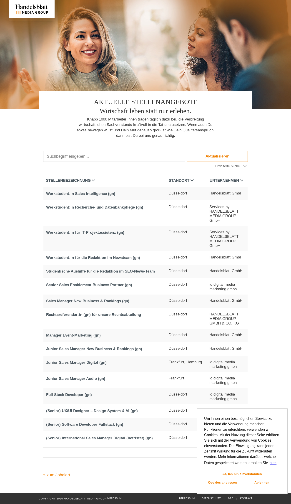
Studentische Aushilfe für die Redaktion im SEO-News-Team (100, 271)
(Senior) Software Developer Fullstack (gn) (84, 424)
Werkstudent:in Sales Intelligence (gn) (80, 194)
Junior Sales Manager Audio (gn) (75, 378)
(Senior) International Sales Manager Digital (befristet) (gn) (99, 438)
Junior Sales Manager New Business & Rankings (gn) (94, 349)
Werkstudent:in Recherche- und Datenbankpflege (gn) (94, 207)
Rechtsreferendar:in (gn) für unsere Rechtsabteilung (93, 314)
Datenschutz (211, 498)
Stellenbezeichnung (68, 180)
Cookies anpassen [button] (222, 482)
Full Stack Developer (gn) (69, 395)
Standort (179, 180)
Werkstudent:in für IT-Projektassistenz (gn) (85, 232)
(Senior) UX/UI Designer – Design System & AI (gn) (92, 411)
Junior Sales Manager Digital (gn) (76, 362)
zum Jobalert (58, 475)
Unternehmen (224, 180)
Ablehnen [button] (261, 482)
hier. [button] (273, 463)
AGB (230, 498)
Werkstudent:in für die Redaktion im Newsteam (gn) (93, 258)
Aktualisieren (217, 156)
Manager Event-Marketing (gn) (73, 335)
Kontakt (246, 498)
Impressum (187, 498)
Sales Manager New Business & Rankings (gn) (87, 301)
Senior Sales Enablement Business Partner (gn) (89, 285)
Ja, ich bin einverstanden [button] (242, 474)
